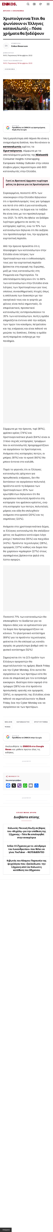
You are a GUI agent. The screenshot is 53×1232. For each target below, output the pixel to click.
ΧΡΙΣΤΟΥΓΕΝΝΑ (41, 722)
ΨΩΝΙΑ (8, 727)
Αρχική (6, 11)
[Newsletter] (34, 4)
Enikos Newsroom (19, 46)
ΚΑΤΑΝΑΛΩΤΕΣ (23, 722)
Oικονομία (18, 11)
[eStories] (40, 4)
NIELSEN (8, 722)
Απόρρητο (6, 1230)
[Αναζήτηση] (28, 4)
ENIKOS (9, 4)
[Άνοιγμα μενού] (48, 4)
